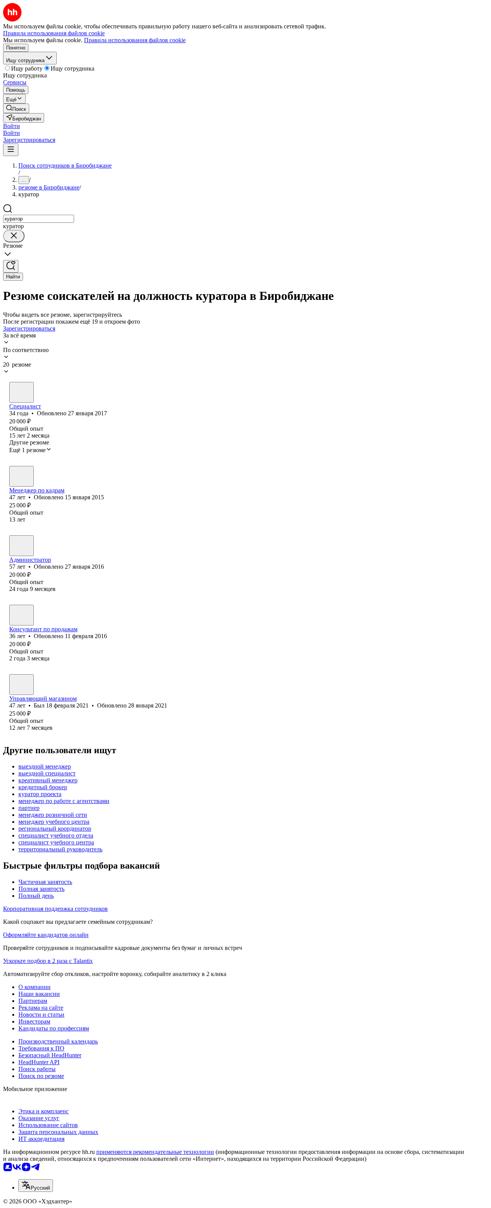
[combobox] (38, 219)
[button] (11, 126)
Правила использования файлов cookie (135, 40)
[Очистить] (14, 236)
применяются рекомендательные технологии (155, 1152)
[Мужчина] (21, 615)
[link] (16, 108)
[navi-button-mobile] (10, 149)
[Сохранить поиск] (10, 266)
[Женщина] (21, 392)
